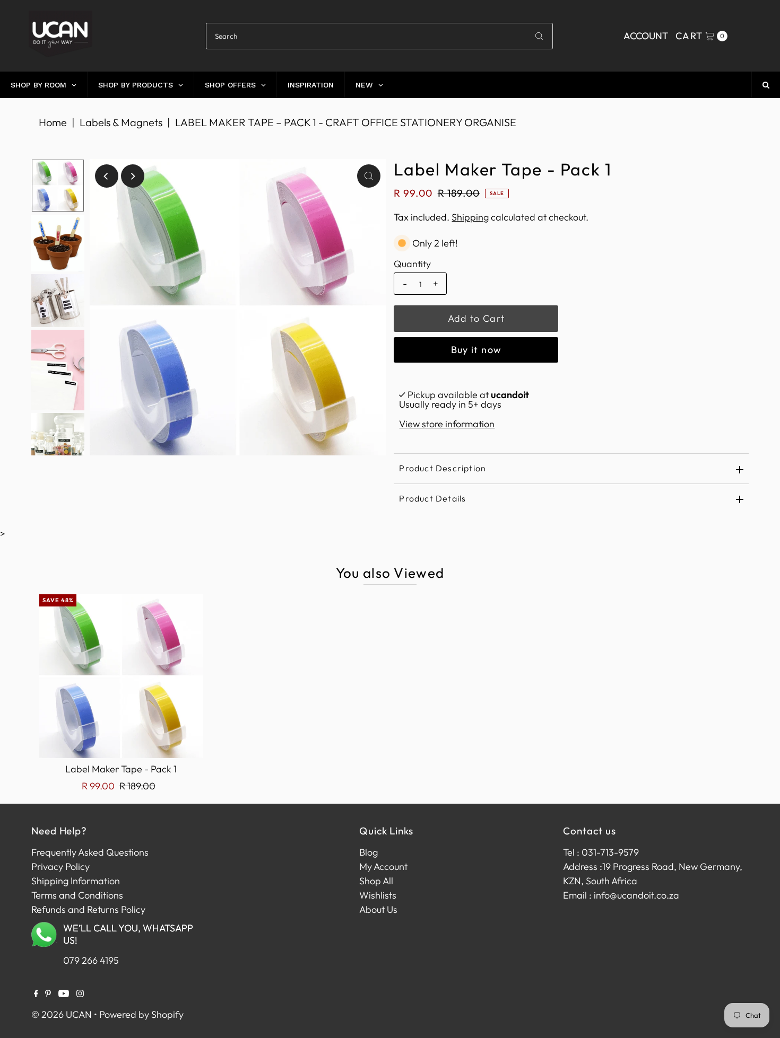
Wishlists (377, 895)
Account (645, 36)
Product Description (442, 468)
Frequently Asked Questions (90, 852)
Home (53, 122)
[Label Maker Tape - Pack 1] (121, 676)
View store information (447, 424)
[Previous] (106, 176)
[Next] (132, 176)
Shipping (470, 217)
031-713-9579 (610, 852)
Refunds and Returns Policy (88, 909)
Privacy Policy (60, 866)
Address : (582, 866)
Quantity (412, 264)
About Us (378, 909)
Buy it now (476, 350)
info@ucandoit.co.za (636, 895)
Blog (368, 852)
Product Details (432, 498)
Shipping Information (75, 881)
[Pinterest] (48, 994)
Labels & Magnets (121, 122)
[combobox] (379, 36)
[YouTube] (63, 994)
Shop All (376, 881)
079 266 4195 (91, 960)
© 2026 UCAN (61, 1014)
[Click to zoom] (368, 176)
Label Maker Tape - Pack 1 (121, 769)
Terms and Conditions (77, 895)
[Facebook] (36, 994)
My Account (383, 866)
